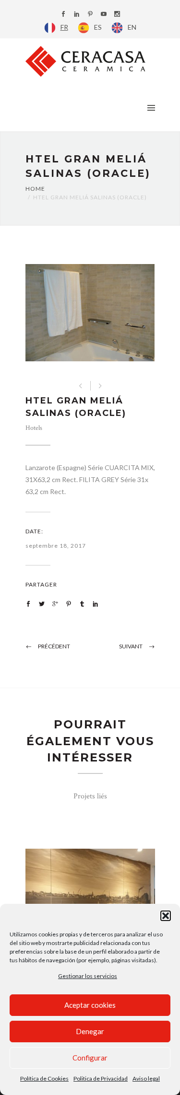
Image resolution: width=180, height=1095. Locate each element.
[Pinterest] (90, 14)
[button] (165, 916)
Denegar (90, 1031)
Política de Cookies (44, 1078)
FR (64, 27)
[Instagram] (117, 14)
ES (98, 27)
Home (35, 188)
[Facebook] (63, 14)
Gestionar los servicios (87, 976)
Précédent (54, 646)
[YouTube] (104, 14)
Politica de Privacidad (100, 1078)
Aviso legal (146, 1078)
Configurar (90, 1057)
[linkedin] (77, 14)
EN (132, 27)
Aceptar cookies (90, 1005)
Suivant (131, 646)
